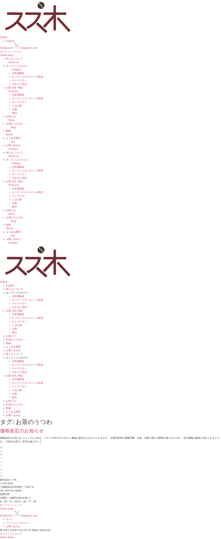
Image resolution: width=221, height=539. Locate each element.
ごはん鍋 (17, 105)
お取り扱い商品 (14, 310)
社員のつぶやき (14, 339)
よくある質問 (13, 346)
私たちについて (14, 288)
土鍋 (14, 109)
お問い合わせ (13, 350)
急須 (14, 112)
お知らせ (11, 335)
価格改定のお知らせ (22, 431)
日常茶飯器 (18, 73)
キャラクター (19, 80)
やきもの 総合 (19, 83)
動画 (8, 343)
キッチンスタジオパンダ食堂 (27, 76)
